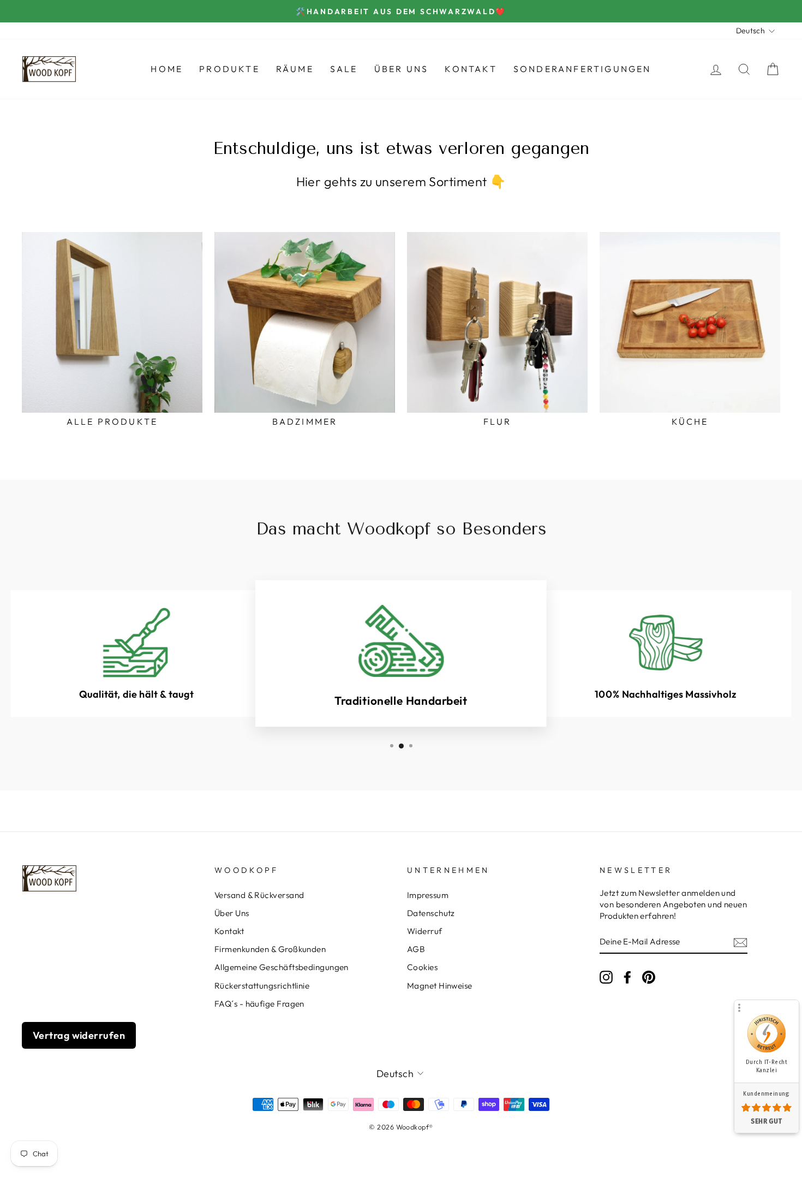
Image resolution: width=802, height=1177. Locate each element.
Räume (295, 68)
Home (167, 68)
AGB (416, 949)
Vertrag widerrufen (79, 1035)
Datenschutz (431, 913)
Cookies (422, 967)
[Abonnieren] (740, 942)
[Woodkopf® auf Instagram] (606, 976)
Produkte (229, 68)
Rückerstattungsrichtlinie (261, 985)
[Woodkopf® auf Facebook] (627, 976)
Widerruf (424, 931)
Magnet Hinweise (439, 985)
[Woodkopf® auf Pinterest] (648, 976)
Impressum (427, 895)
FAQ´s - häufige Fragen (259, 1003)
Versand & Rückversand (259, 895)
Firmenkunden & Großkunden (270, 949)
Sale (344, 68)
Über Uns (401, 68)
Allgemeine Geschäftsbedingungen (281, 967)
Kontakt (470, 68)
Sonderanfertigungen (582, 68)
